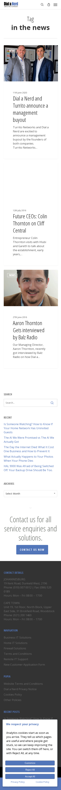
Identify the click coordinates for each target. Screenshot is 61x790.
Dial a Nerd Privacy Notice (20, 689)
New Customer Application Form (24, 664)
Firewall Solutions (15, 648)
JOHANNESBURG (14, 579)
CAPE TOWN (12, 603)
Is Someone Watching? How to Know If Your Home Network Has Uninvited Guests (28, 428)
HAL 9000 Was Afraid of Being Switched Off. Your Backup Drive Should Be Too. (29, 468)
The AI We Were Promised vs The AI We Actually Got (29, 440)
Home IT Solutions (15, 643)
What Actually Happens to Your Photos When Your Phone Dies (28, 459)
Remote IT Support (16, 659)
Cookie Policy (42, 781)
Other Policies (12, 700)
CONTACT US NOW (32, 550)
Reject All (30, 770)
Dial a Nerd (16, 49)
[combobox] (30, 493)
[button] (55, 4)
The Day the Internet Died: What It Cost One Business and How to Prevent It (29, 449)
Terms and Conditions (18, 654)
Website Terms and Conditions (23, 684)
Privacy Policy (18, 781)
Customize (30, 763)
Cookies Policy (13, 694)
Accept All (30, 776)
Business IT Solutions (17, 637)
